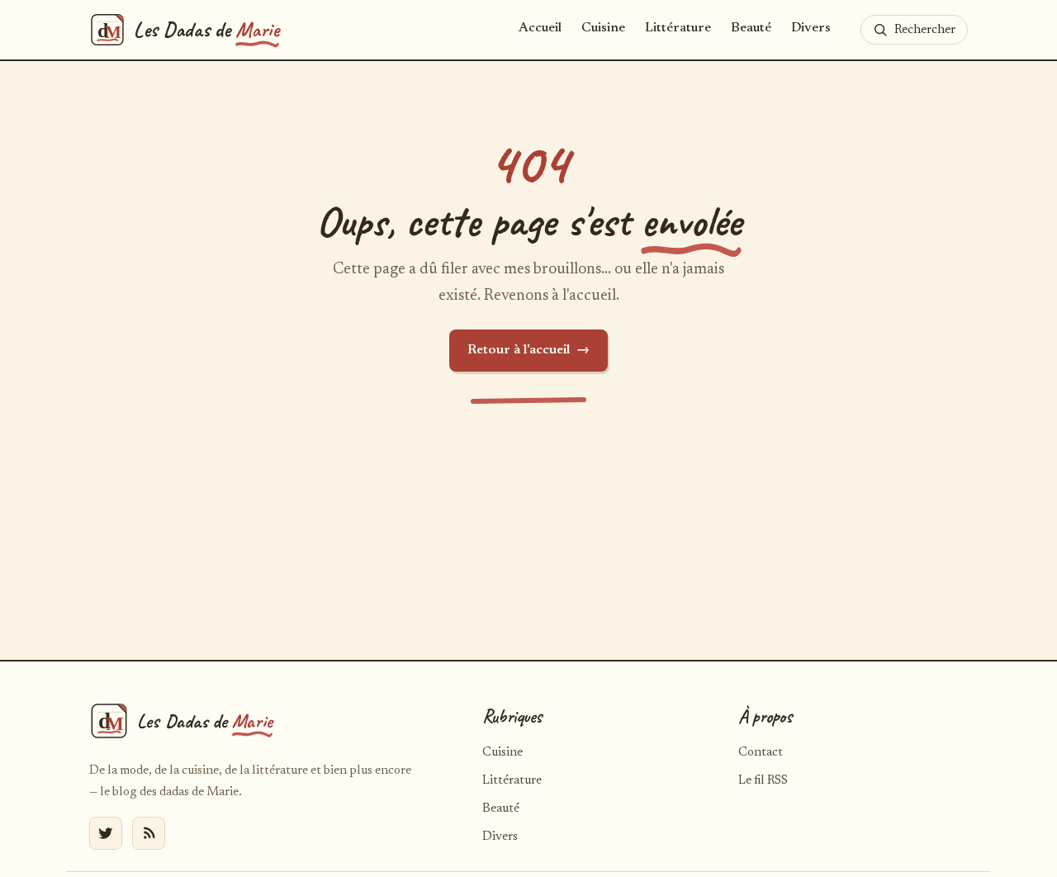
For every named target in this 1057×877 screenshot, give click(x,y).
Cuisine (603, 28)
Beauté (751, 28)
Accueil (540, 28)
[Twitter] (105, 833)
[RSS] (148, 833)
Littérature (678, 28)
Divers (811, 28)
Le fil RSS (763, 781)
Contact (760, 753)
